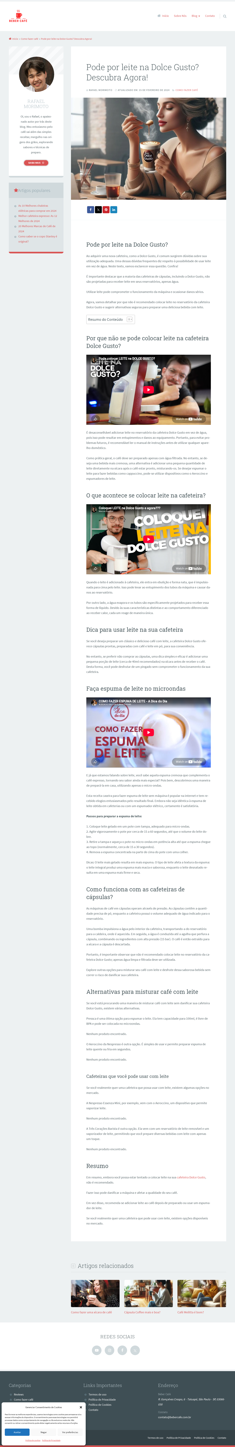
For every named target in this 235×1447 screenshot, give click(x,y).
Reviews (19, 1394)
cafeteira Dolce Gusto (191, 1177)
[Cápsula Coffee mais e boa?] (148, 1306)
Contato (210, 16)
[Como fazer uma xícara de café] (95, 1306)
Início (165, 15)
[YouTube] (97, 1350)
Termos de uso (97, 1394)
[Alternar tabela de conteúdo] (128, 319)
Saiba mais (34, 162)
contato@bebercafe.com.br (174, 1417)
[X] (135, 1350)
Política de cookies (32, 1440)
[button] (80, 1407)
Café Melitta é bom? (190, 1312)
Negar (44, 1432)
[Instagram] (109, 1350)
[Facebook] (122, 1350)
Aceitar (17, 1432)
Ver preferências (70, 1432)
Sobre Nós (180, 16)
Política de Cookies (100, 1405)
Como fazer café (187, 90)
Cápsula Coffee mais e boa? (142, 1312)
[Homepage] (18, 16)
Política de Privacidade (51, 1440)
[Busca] (221, 12)
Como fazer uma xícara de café (91, 1312)
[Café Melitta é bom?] (201, 1306)
